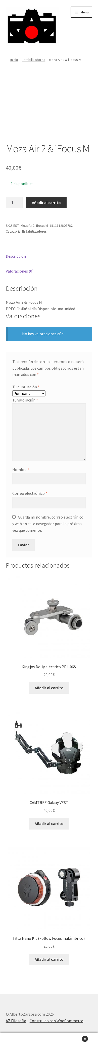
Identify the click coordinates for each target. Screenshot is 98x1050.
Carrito (75, 1037)
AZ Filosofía (16, 1020)
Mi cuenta (16, 1041)
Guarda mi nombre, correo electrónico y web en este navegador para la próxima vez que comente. (47, 524)
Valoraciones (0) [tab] (19, 271)
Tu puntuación (25, 386)
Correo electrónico (29, 493)
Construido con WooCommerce (56, 1020)
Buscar (49, 1041)
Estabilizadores (33, 59)
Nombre (20, 469)
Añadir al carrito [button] (49, 687)
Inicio (14, 59)
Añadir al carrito (46, 202)
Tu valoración (25, 400)
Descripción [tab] (16, 256)
